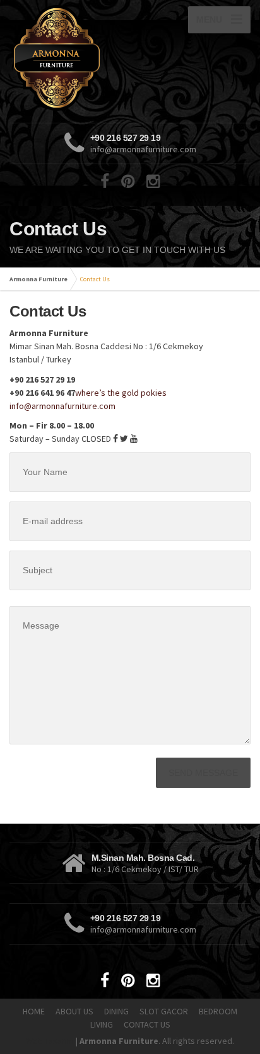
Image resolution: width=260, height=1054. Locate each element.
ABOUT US (74, 1011)
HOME (34, 1011)
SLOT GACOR (163, 1011)
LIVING (101, 1024)
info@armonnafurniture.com (62, 406)
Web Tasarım (50, 1040)
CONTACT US (147, 1024)
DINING (116, 1011)
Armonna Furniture (38, 279)
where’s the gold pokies (121, 392)
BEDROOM (218, 1011)
